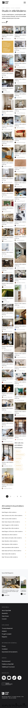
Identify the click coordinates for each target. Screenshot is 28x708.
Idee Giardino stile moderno (10, 541)
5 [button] (17, 496)
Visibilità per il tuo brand (8, 667)
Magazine (4, 636)
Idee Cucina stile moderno (9, 518)
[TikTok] (14, 678)
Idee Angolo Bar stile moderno (10, 528)
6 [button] (20, 496)
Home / (4, 7)
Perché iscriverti (6, 661)
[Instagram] (4, 678)
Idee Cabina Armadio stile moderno (12, 538)
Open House (5, 616)
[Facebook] (19, 678)
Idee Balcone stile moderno (9, 534)
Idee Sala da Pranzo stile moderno (11, 550)
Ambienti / (8, 7)
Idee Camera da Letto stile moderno (12, 515)
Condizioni (4, 649)
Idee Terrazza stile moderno (10, 557)
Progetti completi (6, 634)
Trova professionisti (7, 628)
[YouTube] (9, 678)
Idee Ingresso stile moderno (10, 544)
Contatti (4, 619)
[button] (3, 496)
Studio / (13, 7)
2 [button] (10, 496)
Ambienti (4, 631)
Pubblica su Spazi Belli (7, 664)
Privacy (4, 646)
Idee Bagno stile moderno (9, 512)
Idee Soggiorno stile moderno (10, 525)
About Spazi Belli (6, 610)
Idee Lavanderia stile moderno (10, 547)
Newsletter (5, 613)
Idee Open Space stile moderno (11, 522)
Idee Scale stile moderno (9, 553)
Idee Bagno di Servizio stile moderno (12, 531)
